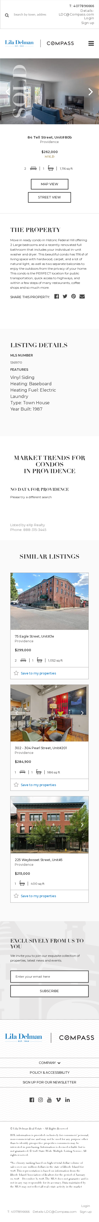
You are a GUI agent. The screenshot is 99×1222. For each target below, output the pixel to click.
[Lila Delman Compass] (43, 43)
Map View (49, 184)
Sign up (87, 23)
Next (91, 91)
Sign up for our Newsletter (49, 1082)
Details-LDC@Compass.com (76, 12)
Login (89, 18)
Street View (49, 197)
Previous (8, 91)
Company (47, 1063)
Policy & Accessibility (49, 1072)
